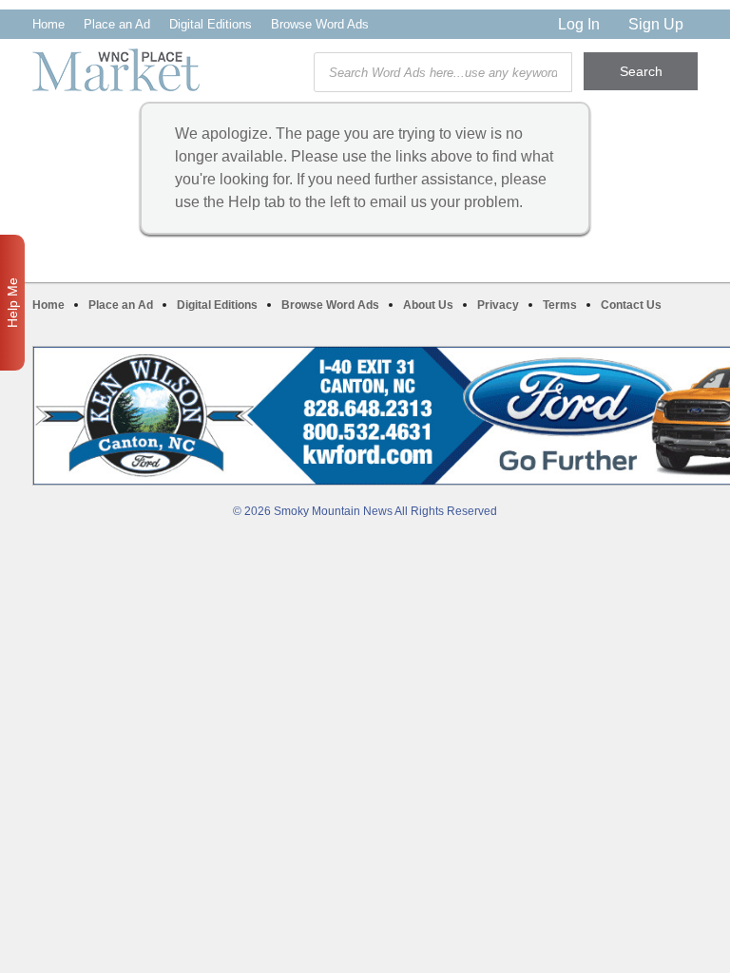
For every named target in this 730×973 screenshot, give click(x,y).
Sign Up (655, 24)
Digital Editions (210, 24)
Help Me (12, 302)
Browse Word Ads (320, 24)
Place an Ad (117, 24)
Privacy (498, 305)
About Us (428, 305)
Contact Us (631, 305)
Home (48, 24)
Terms (560, 305)
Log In (579, 24)
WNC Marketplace (116, 69)
